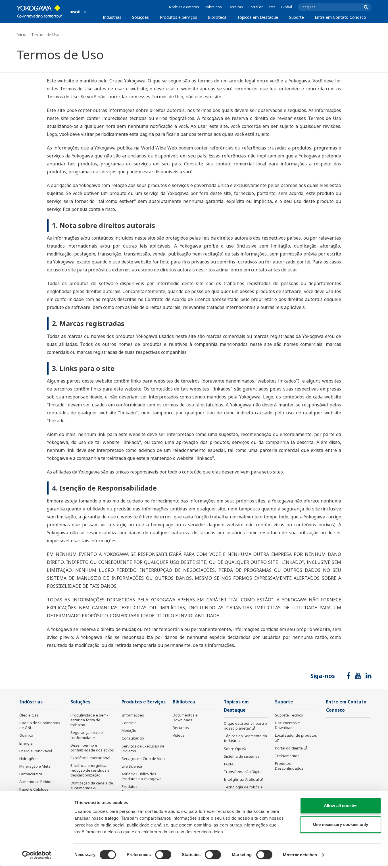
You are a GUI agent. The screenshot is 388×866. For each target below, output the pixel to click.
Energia (26, 743)
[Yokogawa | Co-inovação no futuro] (40, 11)
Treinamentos (287, 755)
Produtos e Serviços (178, 17)
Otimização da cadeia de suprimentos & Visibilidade (91, 787)
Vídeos (179, 735)
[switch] (163, 854)
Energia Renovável (35, 750)
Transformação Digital (243, 771)
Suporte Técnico (289, 715)
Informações (133, 715)
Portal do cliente (289, 748)
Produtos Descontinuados (136, 789)
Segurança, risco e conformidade (86, 735)
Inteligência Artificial (241, 779)
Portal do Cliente (262, 7)
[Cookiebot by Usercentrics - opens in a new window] (37, 855)
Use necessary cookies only (340, 824)
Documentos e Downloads (185, 717)
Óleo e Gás (29, 715)
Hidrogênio (29, 758)
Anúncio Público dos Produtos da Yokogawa (142, 776)
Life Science (132, 766)
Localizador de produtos (296, 735)
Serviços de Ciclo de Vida (143, 758)
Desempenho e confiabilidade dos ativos (92, 748)
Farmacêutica (30, 773)
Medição (129, 730)
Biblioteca (217, 17)
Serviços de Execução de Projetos (143, 748)
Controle (129, 722)
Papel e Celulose (34, 789)
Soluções (140, 17)
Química (26, 735)
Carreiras (235, 7)
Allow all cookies (340, 805)
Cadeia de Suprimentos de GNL (39, 725)
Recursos (181, 727)
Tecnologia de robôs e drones (243, 789)
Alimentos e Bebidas (37, 781)
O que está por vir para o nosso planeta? (245, 726)
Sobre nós (213, 7)
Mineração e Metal (35, 766)
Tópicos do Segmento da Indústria (245, 738)
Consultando (133, 738)
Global (286, 7)
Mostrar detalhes (300, 854)
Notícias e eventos (184, 7)
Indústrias (112, 17)
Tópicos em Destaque (257, 17)
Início (21, 34)
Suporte (296, 17)
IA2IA (228, 764)
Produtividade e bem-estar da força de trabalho (89, 720)
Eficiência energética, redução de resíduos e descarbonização (90, 770)
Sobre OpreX (235, 748)
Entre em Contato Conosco (340, 17)
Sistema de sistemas (242, 756)
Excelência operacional (90, 757)
